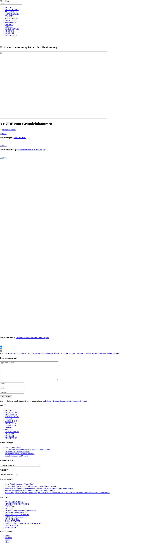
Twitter (7, 536)
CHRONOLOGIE (12, 29)
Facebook (8, 538)
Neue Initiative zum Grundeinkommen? (19, 454)
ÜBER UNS (9, 31)
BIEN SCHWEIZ (11, 525)
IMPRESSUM (10, 527)
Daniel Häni (26, 353)
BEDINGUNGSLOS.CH (14, 517)
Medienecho (81, 353)
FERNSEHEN (10, 22)
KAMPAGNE (57, 353)
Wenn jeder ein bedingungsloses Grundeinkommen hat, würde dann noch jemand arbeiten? (39, 488)
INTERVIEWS (10, 20)
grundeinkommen (9, 130)
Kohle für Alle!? (20, 138)
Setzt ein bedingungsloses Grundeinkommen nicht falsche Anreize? (30, 490)
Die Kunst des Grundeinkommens (17, 452)
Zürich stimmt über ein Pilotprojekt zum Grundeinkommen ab (28, 449)
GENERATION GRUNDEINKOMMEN (21, 510)
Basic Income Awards (13, 447)
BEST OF (8, 27)
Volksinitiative (99, 353)
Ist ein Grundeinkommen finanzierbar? (19, 484)
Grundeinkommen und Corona (16, 456)
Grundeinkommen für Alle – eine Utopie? (32, 338)
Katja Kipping (69, 353)
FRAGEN (9, 16)
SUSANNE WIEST (12, 521)
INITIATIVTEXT (12, 10)
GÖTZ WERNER (12, 519)
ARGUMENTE (11, 12)
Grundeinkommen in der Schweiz (31, 150)
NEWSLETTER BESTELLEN (17, 504)
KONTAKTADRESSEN (14, 502)
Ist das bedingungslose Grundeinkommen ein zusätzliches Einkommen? (31, 486)
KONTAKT (9, 33)
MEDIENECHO (11, 18)
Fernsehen (36, 353)
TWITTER (9, 508)
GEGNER (9, 25)
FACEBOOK (10, 506)
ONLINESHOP (11, 35)
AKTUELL (9, 8)
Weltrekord (110, 353)
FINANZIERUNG (12, 14)
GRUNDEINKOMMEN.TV (16, 513)
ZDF (118, 353)
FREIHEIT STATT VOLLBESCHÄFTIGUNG (23, 523)
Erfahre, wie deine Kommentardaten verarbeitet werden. (66, 401)
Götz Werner (46, 353)
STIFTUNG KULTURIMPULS (17, 515)
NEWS (90, 353)
